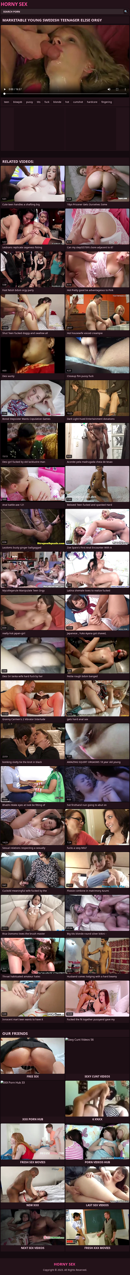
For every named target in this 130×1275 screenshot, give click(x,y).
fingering (106, 102)
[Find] (126, 11)
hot (67, 102)
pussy (29, 102)
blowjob (17, 102)
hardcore (92, 102)
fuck (47, 102)
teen (6, 102)
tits (38, 102)
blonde (57, 102)
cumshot (78, 102)
